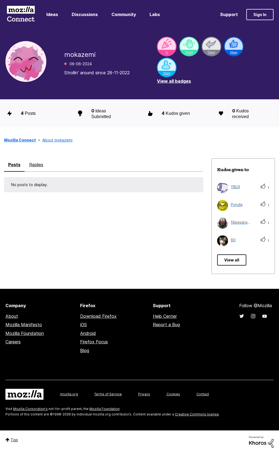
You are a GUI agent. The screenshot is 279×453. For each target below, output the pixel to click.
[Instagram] (253, 316)
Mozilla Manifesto (23, 324)
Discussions (85, 14)
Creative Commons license (197, 414)
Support (229, 14)
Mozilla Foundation (24, 333)
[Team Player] (234, 46)
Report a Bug (166, 324)
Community (123, 14)
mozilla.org (69, 394)
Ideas (52, 14)
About (11, 316)
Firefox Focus (94, 341)
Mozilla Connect (20, 14)
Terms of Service (108, 394)
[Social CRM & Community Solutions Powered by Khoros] (261, 441)
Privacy (144, 394)
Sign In (259, 14)
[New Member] (167, 67)
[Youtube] (264, 316)
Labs (155, 14)
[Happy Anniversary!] (167, 46)
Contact (202, 394)
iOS (83, 324)
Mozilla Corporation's (30, 409)
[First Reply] (211, 46)
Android (88, 333)
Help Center (165, 316)
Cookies (173, 394)
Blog (84, 350)
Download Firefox (98, 316)
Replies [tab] (36, 164)
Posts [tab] (14, 164)
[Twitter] (241, 316)
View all (231, 260)
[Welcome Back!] (189, 46)
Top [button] (14, 439)
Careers (13, 341)
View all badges (174, 81)
